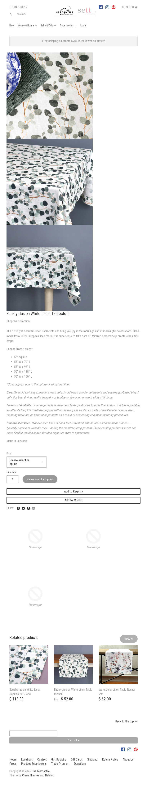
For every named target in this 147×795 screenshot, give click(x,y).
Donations (80, 764)
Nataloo (49, 775)
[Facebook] (101, 7)
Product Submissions (34, 764)
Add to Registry (73, 491)
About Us (128, 759)
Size (9, 453)
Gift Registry (58, 759)
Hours (12, 759)
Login (13, 7)
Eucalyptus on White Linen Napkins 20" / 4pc (24, 692)
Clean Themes (30, 775)
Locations (27, 759)
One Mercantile (41, 771)
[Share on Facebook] (18, 508)
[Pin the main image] (28, 508)
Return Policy (110, 759)
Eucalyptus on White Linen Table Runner (73, 692)
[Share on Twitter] (23, 508)
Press (12, 764)
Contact (42, 759)
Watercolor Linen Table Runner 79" (117, 692)
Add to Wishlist (73, 500)
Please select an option (40, 479)
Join (22, 7)
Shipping (92, 759)
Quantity (11, 472)
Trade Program (60, 764)
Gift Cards (77, 759)
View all (128, 639)
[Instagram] (107, 7)
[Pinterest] (113, 7)
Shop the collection (18, 321)
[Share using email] (33, 508)
